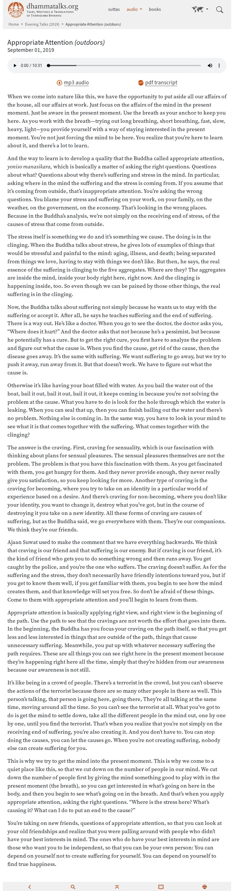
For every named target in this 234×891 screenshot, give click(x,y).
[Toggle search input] (220, 9)
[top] (117, 886)
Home (14, 24)
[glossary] (161, 886)
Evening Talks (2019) (42, 24)
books (155, 9)
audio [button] (133, 9)
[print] (204, 886)
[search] (73, 886)
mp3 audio (76, 82)
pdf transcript (161, 82)
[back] (29, 886)
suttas (114, 9)
